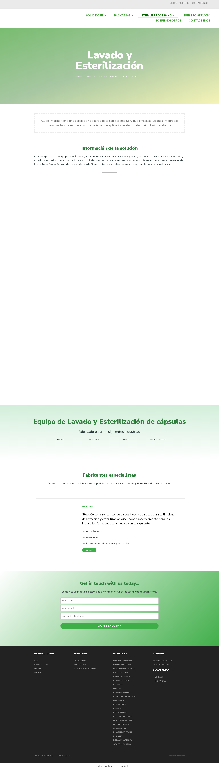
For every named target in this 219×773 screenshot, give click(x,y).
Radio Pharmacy (122, 740)
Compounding (121, 680)
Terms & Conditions (43, 756)
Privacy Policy (63, 756)
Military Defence (122, 716)
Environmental (122, 692)
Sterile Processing (157, 15)
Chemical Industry (124, 676)
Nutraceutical (122, 724)
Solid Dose (94, 15)
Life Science (119, 704)
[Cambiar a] (213, 3)
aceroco (88, 506)
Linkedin (159, 677)
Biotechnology (122, 664)
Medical (117, 708)
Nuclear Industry (123, 720)
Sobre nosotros (179, 3)
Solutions (95, 76)
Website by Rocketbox (177, 756)
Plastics (118, 736)
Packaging (122, 15)
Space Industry (122, 744)
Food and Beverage (124, 696)
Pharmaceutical (122, 732)
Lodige (37, 672)
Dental (117, 688)
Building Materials (124, 668)
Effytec (38, 668)
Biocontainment (122, 660)
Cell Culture (120, 672)
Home (79, 76)
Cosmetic (118, 684)
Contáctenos (200, 3)
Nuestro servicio (196, 15)
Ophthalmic (120, 728)
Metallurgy (120, 712)
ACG (36, 660)
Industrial (119, 700)
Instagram (160, 681)
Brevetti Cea (41, 664)
